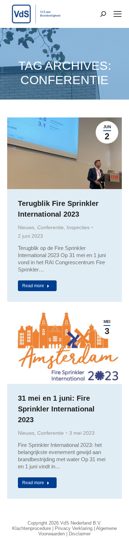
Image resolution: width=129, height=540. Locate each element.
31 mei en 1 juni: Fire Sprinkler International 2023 (56, 409)
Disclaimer (80, 533)
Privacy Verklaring (73, 528)
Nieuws (26, 227)
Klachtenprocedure (31, 528)
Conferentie (50, 227)
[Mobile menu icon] (117, 14)
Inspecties (78, 227)
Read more (33, 285)
